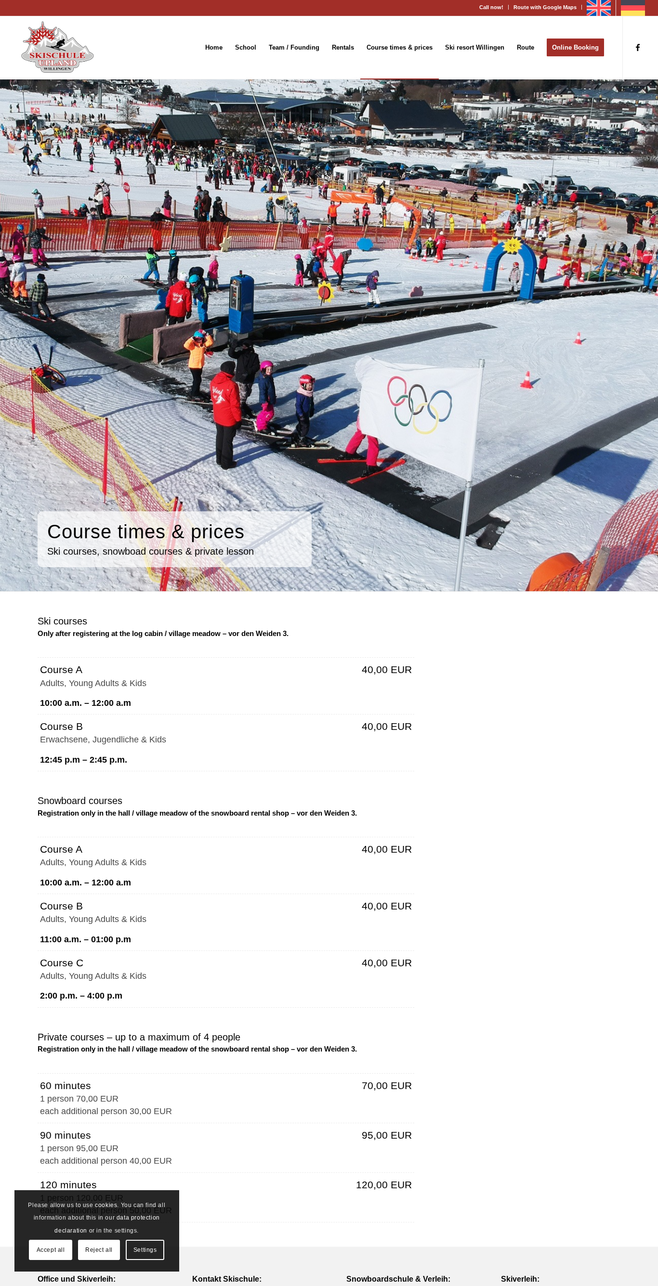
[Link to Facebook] (638, 47)
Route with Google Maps (545, 7)
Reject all (99, 1250)
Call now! (491, 7)
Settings (145, 1250)
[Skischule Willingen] (57, 47)
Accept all (51, 1250)
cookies (106, 1205)
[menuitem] (491, 7)
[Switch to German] (633, 8)
